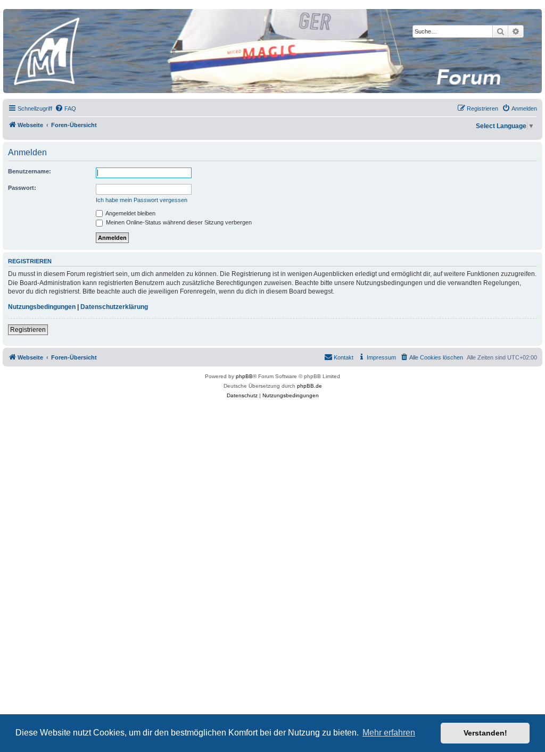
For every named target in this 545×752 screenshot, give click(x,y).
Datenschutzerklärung (114, 307)
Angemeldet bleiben (129, 213)
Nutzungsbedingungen (42, 307)
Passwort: (22, 188)
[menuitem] (65, 108)
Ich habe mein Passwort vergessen (141, 200)
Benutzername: (29, 171)
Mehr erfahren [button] (388, 732)
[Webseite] (272, 51)
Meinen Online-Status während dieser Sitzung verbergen (178, 222)
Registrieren (28, 329)
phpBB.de (309, 386)
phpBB (244, 376)
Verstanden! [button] (485, 733)
